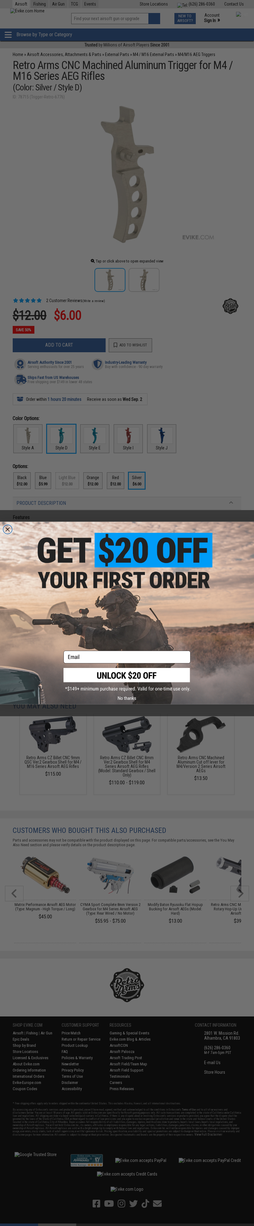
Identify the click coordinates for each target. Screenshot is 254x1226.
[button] (127, 680)
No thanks (127, 698)
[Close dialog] (7, 529)
